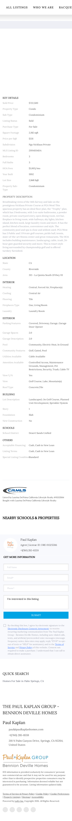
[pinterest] (33, 809)
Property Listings (12, 797)
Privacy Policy (25, 647)
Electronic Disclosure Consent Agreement (28, 628)
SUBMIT (36, 615)
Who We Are (43, 7)
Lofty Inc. (19, 801)
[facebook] (5, 809)
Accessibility (38, 797)
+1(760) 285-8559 (29, 550)
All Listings (17, 7)
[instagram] (19, 809)
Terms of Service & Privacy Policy (18, 794)
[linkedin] (12, 809)
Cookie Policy (42, 794)
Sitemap (26, 797)
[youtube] (26, 809)
